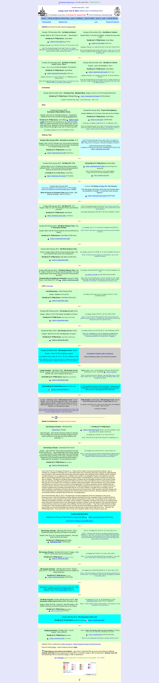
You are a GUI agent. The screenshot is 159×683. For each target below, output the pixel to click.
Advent (69, 27)
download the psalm (92, 601)
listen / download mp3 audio (56, 176)
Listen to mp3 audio (56, 41)
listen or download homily (97, 517)
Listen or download (111, 372)
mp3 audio (62, 73)
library (54, 647)
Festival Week (62, 590)
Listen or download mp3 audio (60, 238)
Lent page (49, 286)
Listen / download (53, 73)
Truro (102, 186)
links (75, 647)
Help (110, 15)
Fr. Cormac (75, 517)
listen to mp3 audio (97, 119)
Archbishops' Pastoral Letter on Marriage (100, 353)
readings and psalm (92, 274)
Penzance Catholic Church (67, 2)
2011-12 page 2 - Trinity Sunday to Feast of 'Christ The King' (81, 644)
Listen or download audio (60, 260)
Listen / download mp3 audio (98, 72)
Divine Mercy (56, 430)
